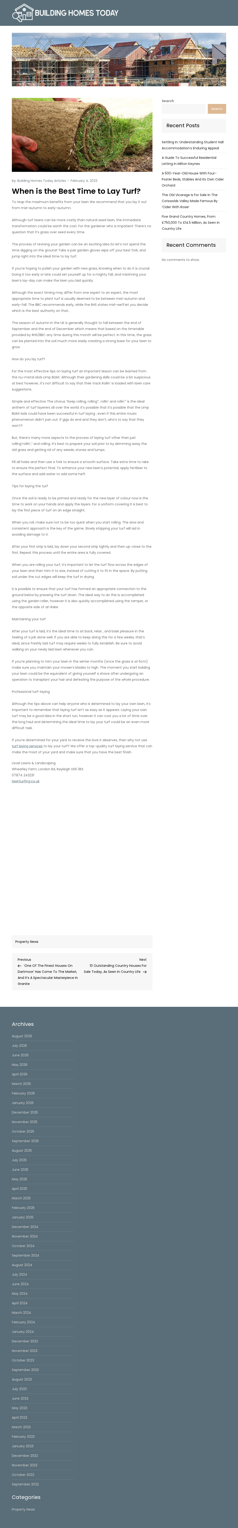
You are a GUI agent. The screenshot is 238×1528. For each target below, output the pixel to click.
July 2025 (19, 1160)
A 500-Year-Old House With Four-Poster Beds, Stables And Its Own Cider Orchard (193, 179)
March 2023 (21, 1427)
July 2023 (19, 1389)
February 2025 (23, 1207)
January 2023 (22, 1446)
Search (168, 101)
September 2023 (25, 1370)
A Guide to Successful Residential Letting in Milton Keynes (189, 160)
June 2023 (20, 1398)
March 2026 (21, 1083)
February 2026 (23, 1093)
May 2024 (20, 1293)
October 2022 (23, 1474)
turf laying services (27, 746)
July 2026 (19, 1045)
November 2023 (24, 1350)
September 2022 (25, 1484)
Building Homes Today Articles (41, 180)
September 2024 (25, 1255)
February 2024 (23, 1322)
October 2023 (23, 1360)
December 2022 (25, 1455)
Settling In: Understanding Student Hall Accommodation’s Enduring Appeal (193, 145)
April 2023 (19, 1417)
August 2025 (22, 1150)
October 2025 (23, 1131)
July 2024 (19, 1274)
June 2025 (20, 1169)
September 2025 (25, 1141)
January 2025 (22, 1217)
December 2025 (25, 1112)
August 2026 (22, 1036)
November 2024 (25, 1236)
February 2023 (23, 1436)
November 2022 (24, 1465)
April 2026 (19, 1074)
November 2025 (24, 1122)
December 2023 (25, 1341)
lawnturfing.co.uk (26, 781)
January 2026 (23, 1103)
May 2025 (19, 1179)
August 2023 (22, 1379)
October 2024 (23, 1246)
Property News (26, 942)
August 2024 (22, 1265)
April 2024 (20, 1303)
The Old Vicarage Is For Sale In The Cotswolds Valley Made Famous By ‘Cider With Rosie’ (190, 201)
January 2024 (23, 1331)
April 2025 (19, 1188)
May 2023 (19, 1408)
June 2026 (20, 1055)
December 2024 (25, 1226)
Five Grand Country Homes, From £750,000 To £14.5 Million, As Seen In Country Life (191, 222)
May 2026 (19, 1064)
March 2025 (21, 1198)
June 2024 (20, 1284)
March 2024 (21, 1312)
